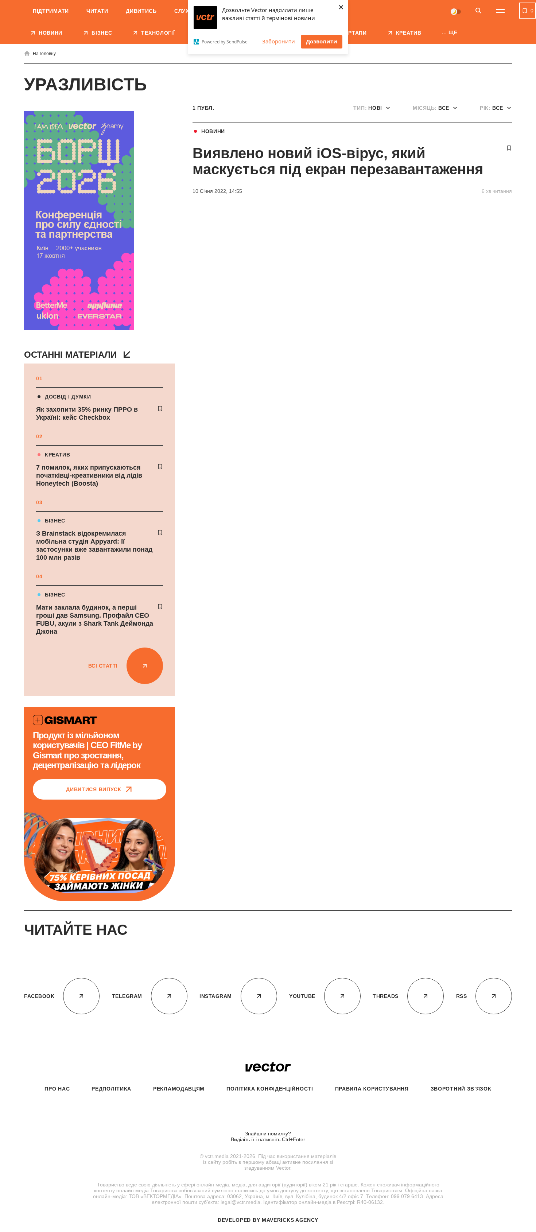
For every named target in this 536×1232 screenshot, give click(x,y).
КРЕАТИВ (57, 455)
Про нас (57, 1089)
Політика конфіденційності (269, 1089)
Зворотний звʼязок (461, 1089)
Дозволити (321, 41)
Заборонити (278, 41)
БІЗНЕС (55, 521)
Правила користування (372, 1089)
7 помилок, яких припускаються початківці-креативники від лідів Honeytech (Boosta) (89, 475)
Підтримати (51, 11)
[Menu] (500, 11)
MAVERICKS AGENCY (290, 1220)
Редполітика (111, 1089)
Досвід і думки (68, 397)
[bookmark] (160, 408)
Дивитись (141, 11)
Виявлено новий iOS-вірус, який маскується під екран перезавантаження (338, 161)
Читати (97, 11)
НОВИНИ (213, 131)
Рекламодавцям (179, 1089)
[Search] (478, 11)
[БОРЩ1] (79, 221)
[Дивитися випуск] (99, 855)
